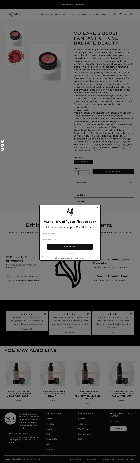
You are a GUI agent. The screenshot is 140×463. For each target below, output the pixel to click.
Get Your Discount (70, 246)
